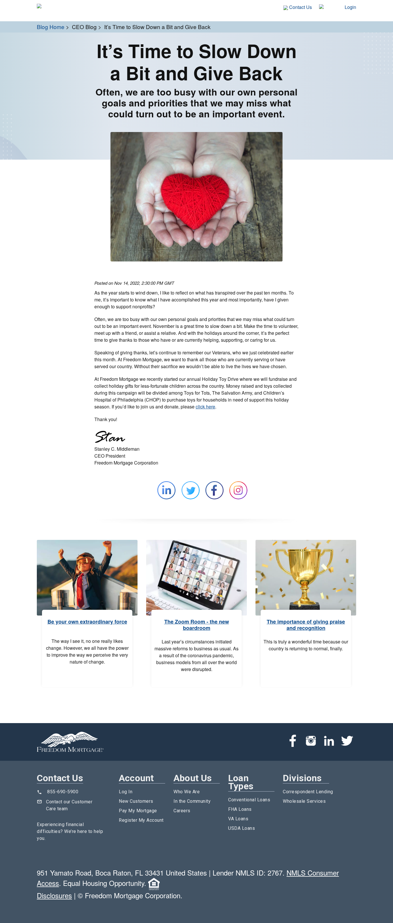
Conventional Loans (249, 799)
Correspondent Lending (308, 791)
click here (205, 406)
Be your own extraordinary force (87, 621)
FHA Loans (240, 809)
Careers (181, 810)
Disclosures (54, 895)
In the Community (192, 801)
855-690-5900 (62, 791)
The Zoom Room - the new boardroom (196, 625)
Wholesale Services (304, 801)
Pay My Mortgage (138, 810)
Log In (125, 791)
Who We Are (186, 791)
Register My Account (141, 820)
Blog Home (50, 26)
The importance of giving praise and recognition (306, 625)
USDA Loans (241, 828)
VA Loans (238, 818)
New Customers (136, 801)
